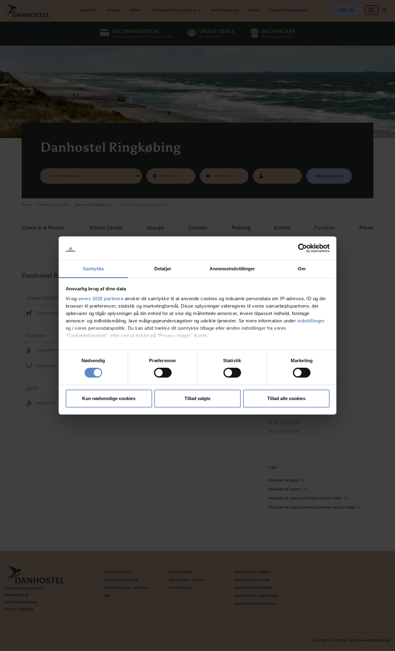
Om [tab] (302, 268)
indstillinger (311, 320)
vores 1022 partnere (101, 298)
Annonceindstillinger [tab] (232, 268)
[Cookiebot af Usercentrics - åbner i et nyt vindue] (303, 248)
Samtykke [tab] (93, 268)
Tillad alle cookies (286, 398)
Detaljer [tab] (162, 268)
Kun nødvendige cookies (108, 398)
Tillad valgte (197, 398)
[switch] (163, 373)
